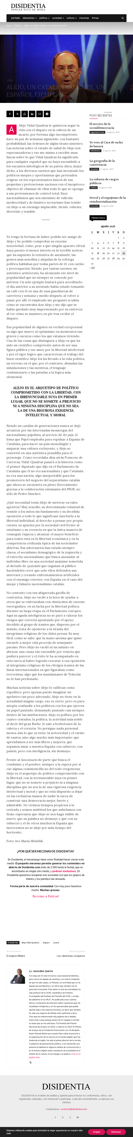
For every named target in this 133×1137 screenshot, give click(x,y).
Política (43, 18)
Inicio (8, 25)
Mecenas (84, 18)
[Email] (39, 114)
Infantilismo (95, 151)
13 (108, 248)
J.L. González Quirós (21, 101)
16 (123, 248)
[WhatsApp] (24, 114)
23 (123, 253)
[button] (123, 18)
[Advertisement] (88, 7)
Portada (15, 18)
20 (108, 253)
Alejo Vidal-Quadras (30, 942)
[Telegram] (47, 114)
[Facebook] (9, 114)
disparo (46, 942)
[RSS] (62, 1117)
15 (118, 248)
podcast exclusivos (64, 871)
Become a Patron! (46, 896)
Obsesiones (28, 18)
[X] (17, 114)
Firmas (95, 18)
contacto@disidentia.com (73, 1109)
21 (113, 253)
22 (118, 253)
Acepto (96, 1131)
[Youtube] (77, 1117)
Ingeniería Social (97, 132)
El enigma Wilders (15, 955)
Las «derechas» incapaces (71, 955)
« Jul (92, 267)
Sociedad (57, 18)
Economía (94, 206)
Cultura (70, 18)
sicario (56, 942)
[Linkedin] (32, 114)
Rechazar (116, 1131)
